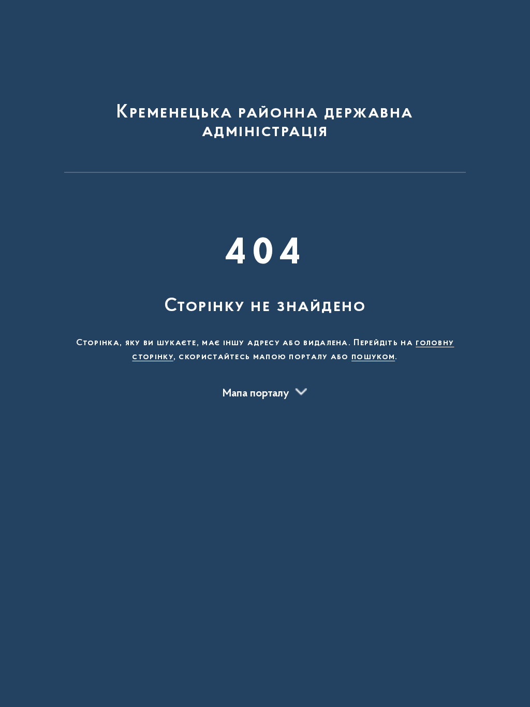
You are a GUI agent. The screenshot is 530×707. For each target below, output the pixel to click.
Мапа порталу (256, 394)
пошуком (373, 357)
